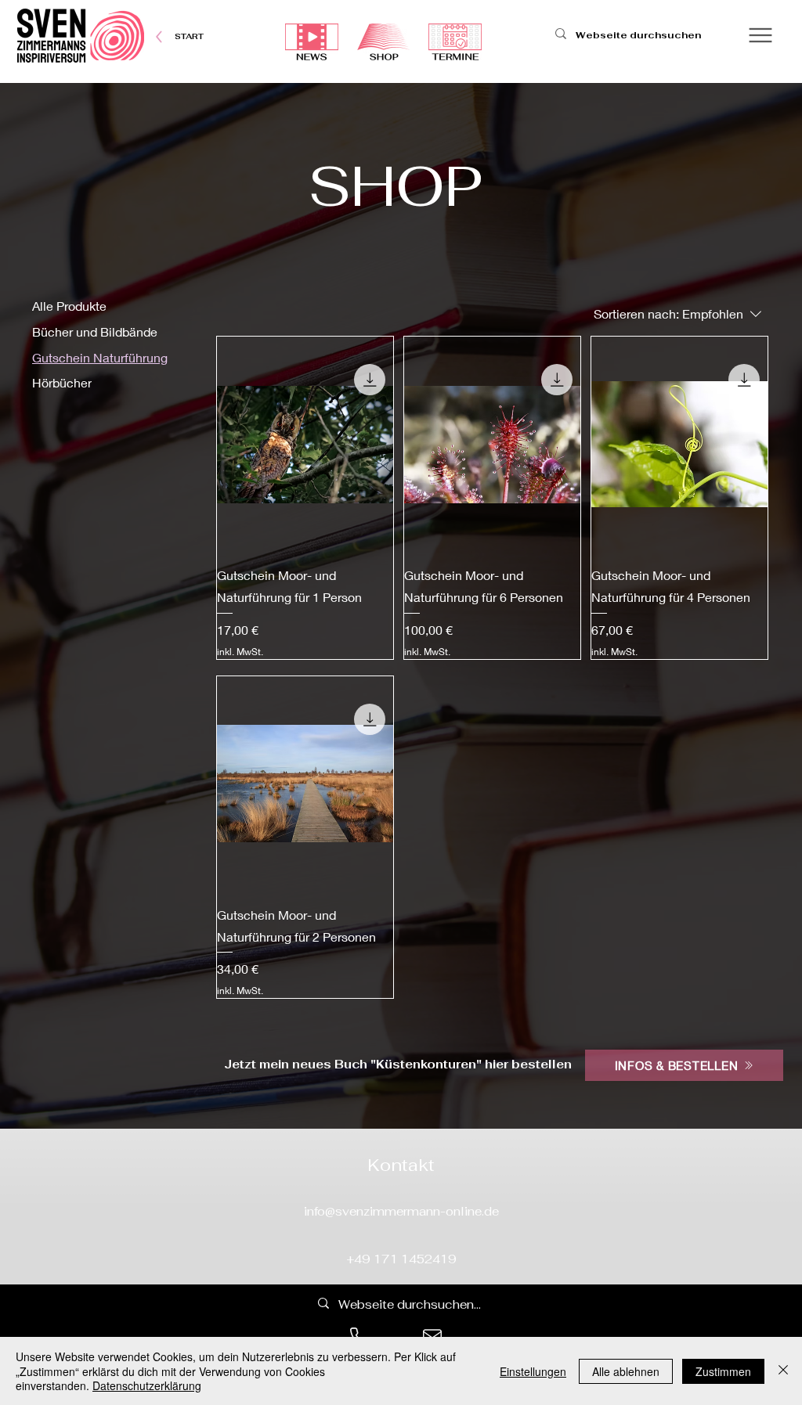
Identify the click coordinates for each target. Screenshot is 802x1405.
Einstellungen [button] (533, 1371)
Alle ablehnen (625, 1371)
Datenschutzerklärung (146, 1385)
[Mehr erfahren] (189, 36)
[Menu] (760, 35)
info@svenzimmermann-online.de (401, 1211)
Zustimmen (723, 1371)
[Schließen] (783, 1370)
